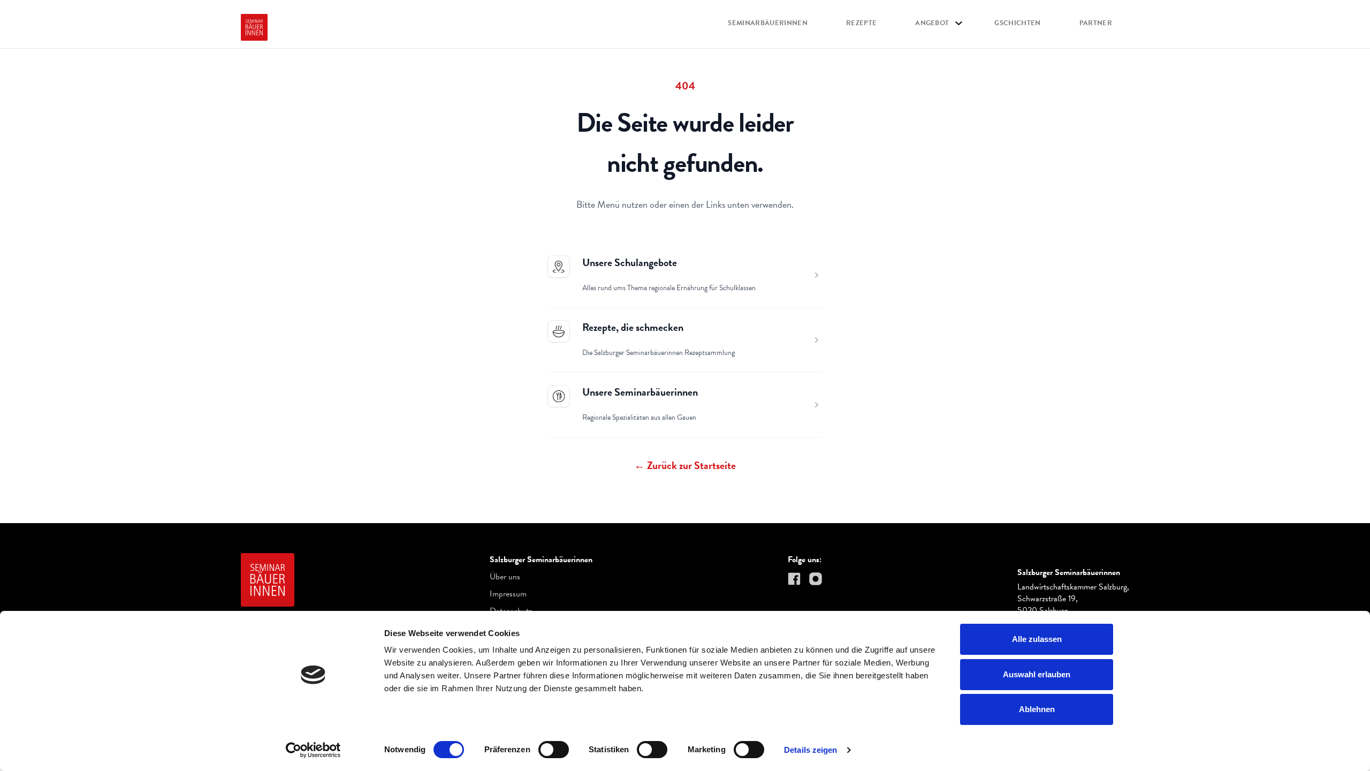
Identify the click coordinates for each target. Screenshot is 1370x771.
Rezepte (861, 23)
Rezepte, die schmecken (632, 327)
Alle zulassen (1037, 639)
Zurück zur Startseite (685, 465)
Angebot (932, 23)
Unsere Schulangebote (629, 262)
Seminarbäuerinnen (768, 23)
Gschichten (1017, 23)
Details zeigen (810, 749)
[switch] (553, 749)
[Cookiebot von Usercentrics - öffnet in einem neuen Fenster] (313, 750)
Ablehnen (1037, 709)
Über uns (505, 576)
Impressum (508, 593)
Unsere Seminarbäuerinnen (640, 392)
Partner (1095, 23)
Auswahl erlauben (1036, 674)
